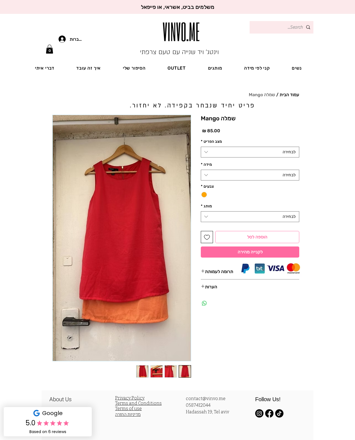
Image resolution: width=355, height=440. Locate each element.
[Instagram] (259, 413)
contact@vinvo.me (205, 398)
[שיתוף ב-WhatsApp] (204, 303)
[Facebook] (269, 413)
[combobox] (250, 152)
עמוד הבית (289, 94)
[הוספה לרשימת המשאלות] (207, 237)
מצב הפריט (211, 141)
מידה (206, 164)
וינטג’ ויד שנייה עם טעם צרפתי (179, 52)
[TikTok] (279, 413)
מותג (206, 206)
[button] (49, 49)
